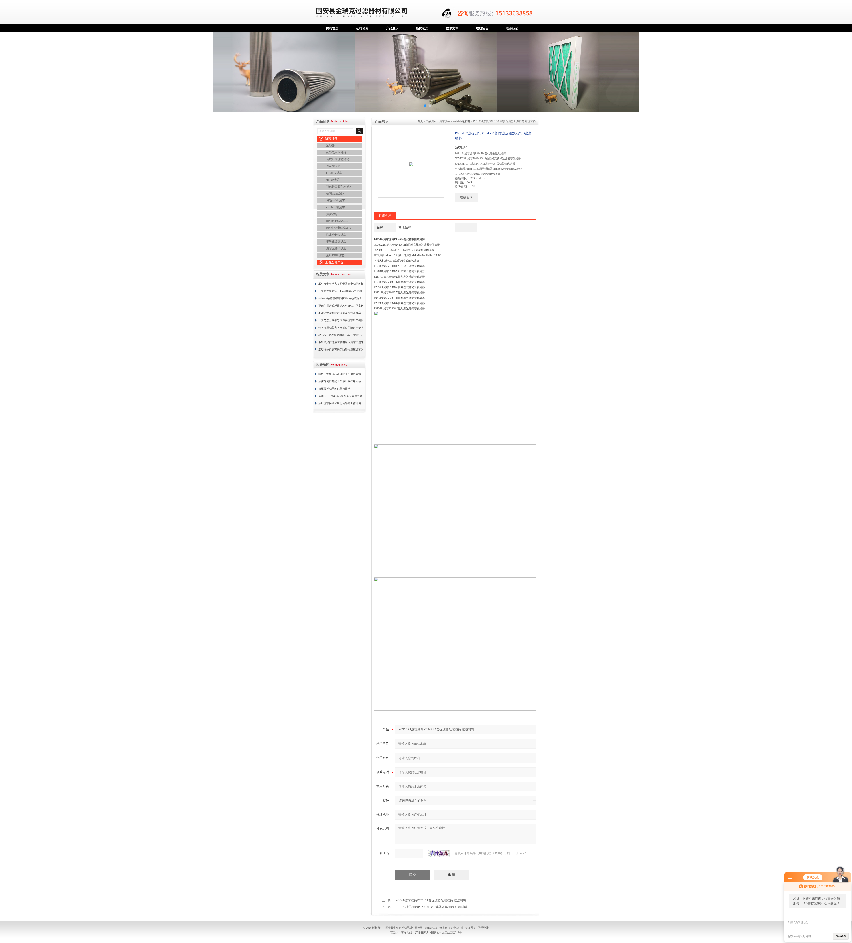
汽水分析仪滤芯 (336, 234)
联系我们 (512, 28)
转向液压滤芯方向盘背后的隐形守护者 (341, 327)
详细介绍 (385, 215)
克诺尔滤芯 (333, 166)
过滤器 (330, 145)
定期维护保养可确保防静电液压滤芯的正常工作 (341, 350)
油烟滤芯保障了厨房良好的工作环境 (339, 403)
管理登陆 (483, 927)
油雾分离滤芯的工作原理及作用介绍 (339, 381)
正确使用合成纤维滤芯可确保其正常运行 (341, 306)
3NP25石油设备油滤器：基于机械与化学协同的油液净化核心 (340, 336)
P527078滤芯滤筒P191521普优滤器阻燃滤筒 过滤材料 (430, 900)
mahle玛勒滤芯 (335, 207)
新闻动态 (422, 28)
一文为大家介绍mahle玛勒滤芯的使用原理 (340, 292)
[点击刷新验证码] (439, 853)
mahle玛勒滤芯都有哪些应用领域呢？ (340, 298)
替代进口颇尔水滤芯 (339, 186)
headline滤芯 (334, 173)
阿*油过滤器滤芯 (337, 221)
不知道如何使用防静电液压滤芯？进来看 (341, 343)
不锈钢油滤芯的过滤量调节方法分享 (339, 313)
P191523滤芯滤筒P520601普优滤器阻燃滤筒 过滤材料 (430, 907)
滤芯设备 (331, 138)
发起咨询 (841, 936)
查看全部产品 (334, 262)
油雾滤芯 (332, 214)
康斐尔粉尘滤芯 (336, 248)
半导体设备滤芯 (336, 241)
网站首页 (332, 28)
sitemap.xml (431, 927)
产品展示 (392, 28)
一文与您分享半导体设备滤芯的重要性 (341, 320)
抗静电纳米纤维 (336, 152)
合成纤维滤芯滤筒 (337, 159)
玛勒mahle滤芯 (335, 200)
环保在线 (458, 927)
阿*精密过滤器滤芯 (338, 228)
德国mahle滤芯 (335, 193)
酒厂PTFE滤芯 (335, 255)
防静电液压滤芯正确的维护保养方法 (339, 374)
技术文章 (452, 28)
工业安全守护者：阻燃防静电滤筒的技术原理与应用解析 (341, 284)
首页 (420, 121)
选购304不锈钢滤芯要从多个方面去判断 (340, 397)
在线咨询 (466, 197)
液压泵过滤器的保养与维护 (334, 388)
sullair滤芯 (332, 179)
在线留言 (482, 28)
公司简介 (362, 28)
